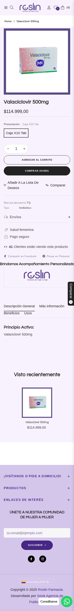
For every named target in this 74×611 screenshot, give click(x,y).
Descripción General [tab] (19, 306)
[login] (47, 7)
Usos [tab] (28, 313)
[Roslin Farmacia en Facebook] (31, 559)
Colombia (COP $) (38, 581)
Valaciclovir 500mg (37, 422)
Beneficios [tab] (12, 313)
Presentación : (21, 124)
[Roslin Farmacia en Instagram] (42, 559)
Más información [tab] (51, 306)
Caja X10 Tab (16, 133)
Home (8, 21)
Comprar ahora (37, 171)
